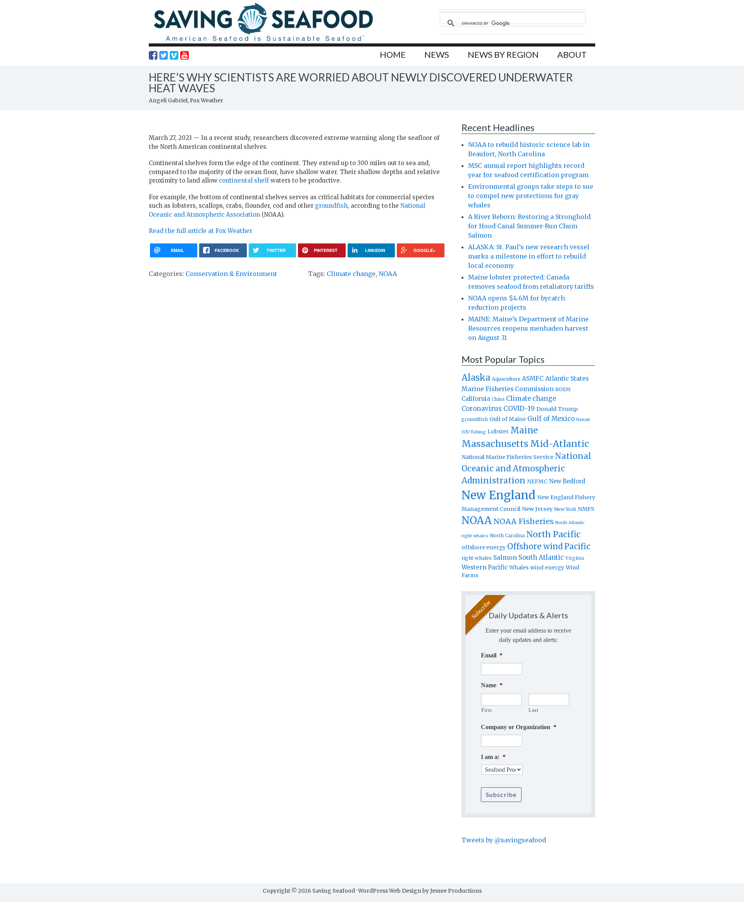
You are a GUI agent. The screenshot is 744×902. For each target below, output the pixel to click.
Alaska (476, 378)
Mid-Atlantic (559, 443)
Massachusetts (495, 443)
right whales (477, 558)
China (498, 399)
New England (499, 495)
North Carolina (507, 535)
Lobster (498, 431)
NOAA (388, 274)
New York (565, 509)
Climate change (351, 274)
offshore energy (484, 547)
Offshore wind (535, 547)
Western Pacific (485, 567)
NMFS (586, 508)
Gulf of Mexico (551, 419)
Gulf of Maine (507, 419)
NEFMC (537, 481)
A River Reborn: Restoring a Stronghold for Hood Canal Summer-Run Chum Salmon (529, 226)
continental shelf (244, 180)
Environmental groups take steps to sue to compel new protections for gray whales (530, 196)
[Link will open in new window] (153, 55)
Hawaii (583, 419)
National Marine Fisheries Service (507, 457)
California (476, 398)
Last (534, 710)
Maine (524, 430)
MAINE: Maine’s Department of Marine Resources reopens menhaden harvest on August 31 (528, 328)
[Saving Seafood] (263, 41)
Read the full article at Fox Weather (200, 231)
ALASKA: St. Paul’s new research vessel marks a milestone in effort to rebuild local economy (528, 256)
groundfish (331, 205)
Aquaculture (506, 379)
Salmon (505, 557)
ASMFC (533, 378)
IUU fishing (474, 432)
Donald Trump (557, 408)
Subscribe (501, 794)
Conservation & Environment (231, 274)
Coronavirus (482, 408)
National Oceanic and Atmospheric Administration (526, 468)
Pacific (577, 547)
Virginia (574, 558)
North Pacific (553, 534)
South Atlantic (541, 557)
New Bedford (567, 481)
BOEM (563, 389)
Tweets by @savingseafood (504, 840)
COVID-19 (519, 408)
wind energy (547, 567)
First (486, 710)
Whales (519, 567)
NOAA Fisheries (523, 521)
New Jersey (537, 508)
